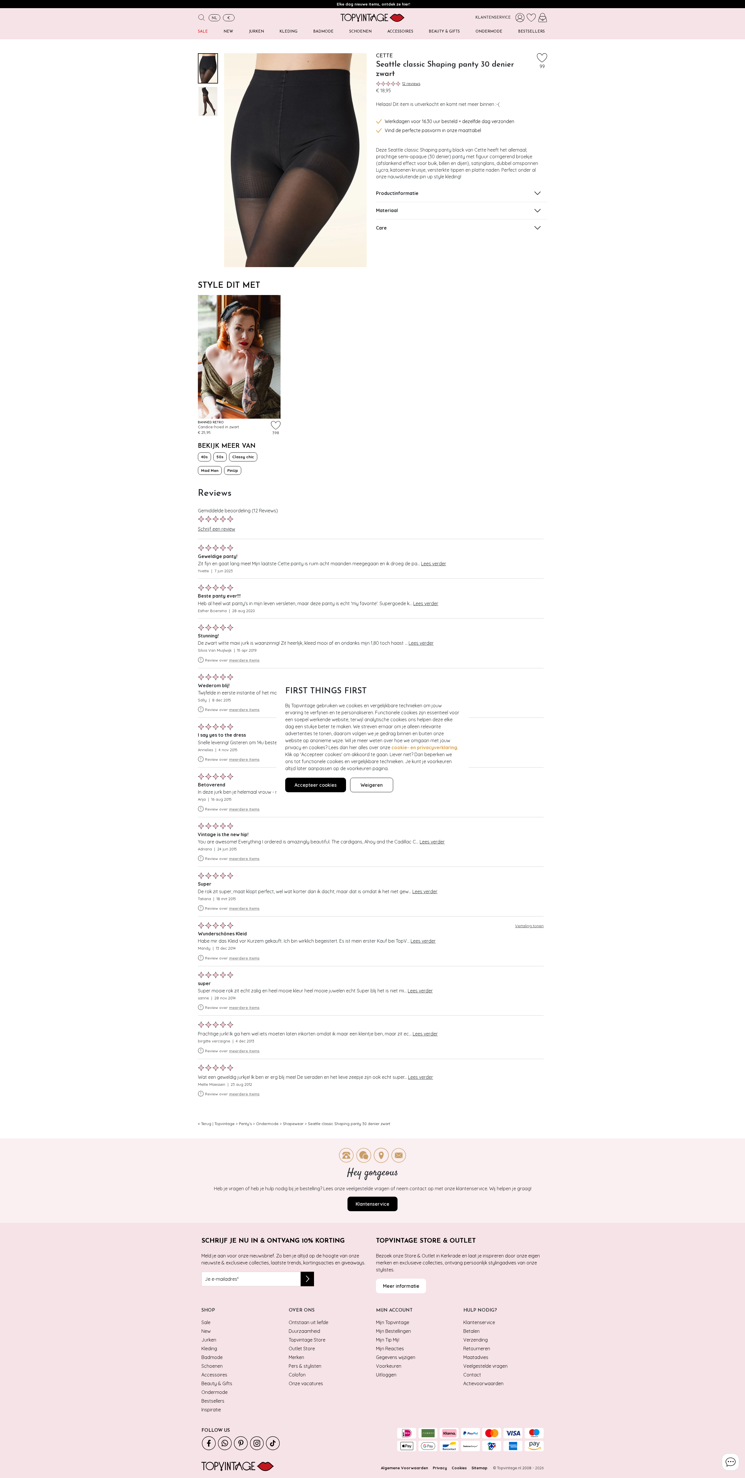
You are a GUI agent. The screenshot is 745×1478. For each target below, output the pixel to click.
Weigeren (372, 785)
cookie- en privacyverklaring (424, 747)
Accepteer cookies (316, 785)
